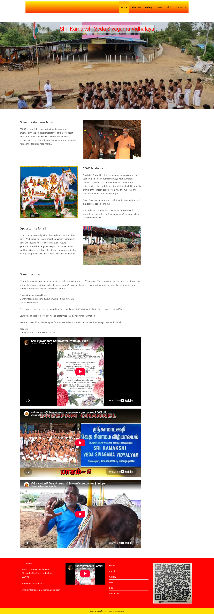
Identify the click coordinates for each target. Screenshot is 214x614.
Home (124, 7)
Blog (169, 7)
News (159, 7)
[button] (4, 65)
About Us (136, 7)
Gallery (148, 7)
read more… (46, 143)
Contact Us (181, 7)
